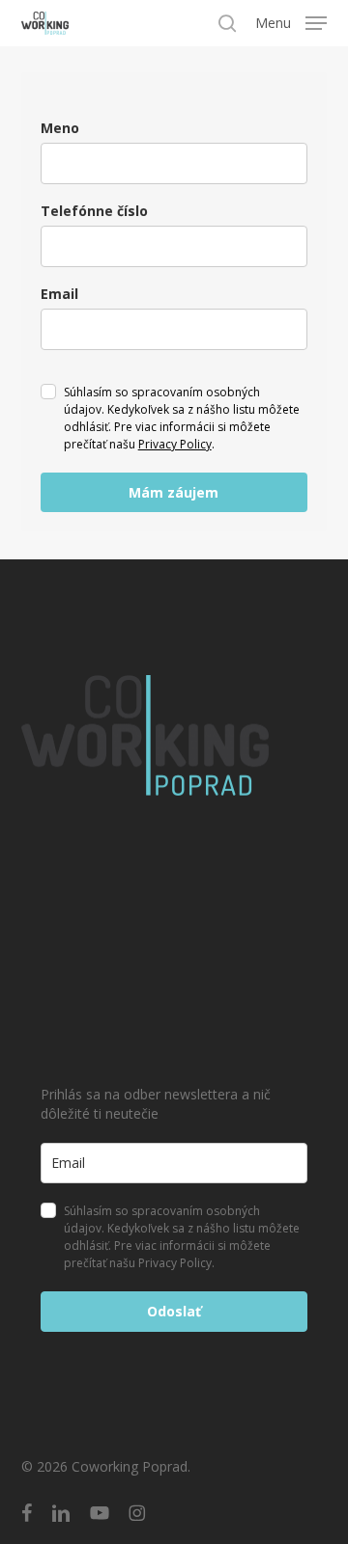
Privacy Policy (175, 444)
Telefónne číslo (94, 211)
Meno (60, 128)
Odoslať (174, 1311)
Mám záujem (173, 492)
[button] (291, 21)
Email (59, 293)
